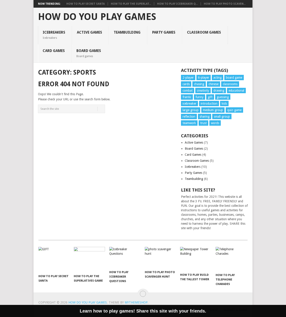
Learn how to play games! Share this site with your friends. (143, 310)
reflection (189, 116)
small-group (222, 116)
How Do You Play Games (97, 17)
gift (210, 97)
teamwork (189, 123)
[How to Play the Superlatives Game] (89, 259)
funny (200, 97)
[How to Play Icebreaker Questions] (125, 257)
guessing (223, 97)
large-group (191, 110)
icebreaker (189, 103)
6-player (203, 77)
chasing (199, 84)
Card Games (54, 51)
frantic (187, 97)
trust (203, 123)
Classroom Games (204, 32)
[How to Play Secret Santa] (54, 259)
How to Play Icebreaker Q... (177, 3)
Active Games (89, 32)
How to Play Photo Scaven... (225, 3)
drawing (218, 90)
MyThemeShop (136, 302)
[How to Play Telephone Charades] (231, 259)
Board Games (88, 53)
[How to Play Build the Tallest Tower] (195, 258)
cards (186, 84)
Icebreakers (54, 34)
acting (217, 77)
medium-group (213, 110)
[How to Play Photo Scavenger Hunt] (160, 257)
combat (188, 90)
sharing (205, 116)
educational (236, 90)
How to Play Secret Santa (85, 3)
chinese (213, 84)
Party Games (163, 32)
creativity (203, 90)
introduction (209, 103)
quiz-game (234, 110)
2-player (188, 77)
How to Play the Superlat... (131, 3)
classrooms (230, 84)
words (215, 123)
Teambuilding (127, 32)
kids (224, 103)
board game (234, 77)
